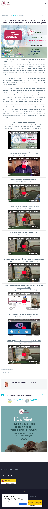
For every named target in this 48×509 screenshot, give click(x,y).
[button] (43, 394)
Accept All (23, 504)
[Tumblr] (7, 372)
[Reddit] (10, 372)
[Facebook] (21, 491)
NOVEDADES (15, 15)
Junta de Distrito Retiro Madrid (12, 469)
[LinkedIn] (8, 372)
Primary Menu (46, 3)
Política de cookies (32, 496)
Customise (8, 504)
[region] (15, 500)
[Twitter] (3, 372)
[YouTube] (26, 491)
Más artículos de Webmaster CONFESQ (20, 385)
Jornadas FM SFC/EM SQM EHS (7, 369)
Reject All (15, 504)
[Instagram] (24, 491)
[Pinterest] (5, 372)
